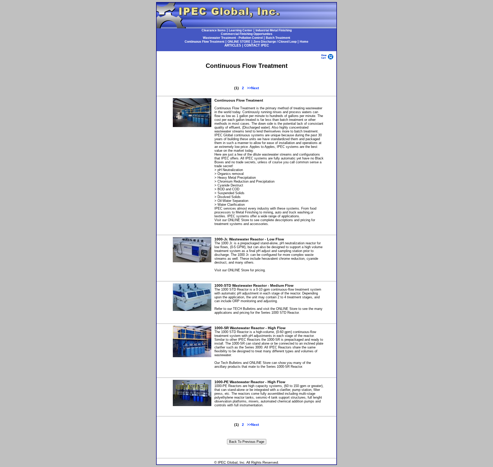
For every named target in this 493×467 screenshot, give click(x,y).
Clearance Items (214, 30)
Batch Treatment (278, 38)
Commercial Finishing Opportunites (246, 34)
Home (304, 41)
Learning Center (240, 30)
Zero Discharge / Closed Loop (275, 41)
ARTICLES (232, 45)
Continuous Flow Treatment (204, 41)
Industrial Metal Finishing (273, 30)
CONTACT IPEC (256, 45)
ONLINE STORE (238, 41)
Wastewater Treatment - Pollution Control (233, 38)
